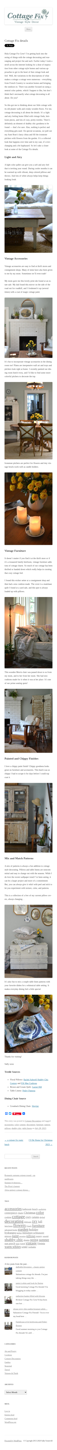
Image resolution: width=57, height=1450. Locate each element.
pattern (47, 1124)
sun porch (10, 1243)
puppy (39, 1236)
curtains (35, 1217)
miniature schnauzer (33, 1232)
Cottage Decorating (33, 1121)
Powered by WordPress (13, 1441)
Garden (7, 1362)
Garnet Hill (37, 1087)
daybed (42, 1217)
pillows (8, 1128)
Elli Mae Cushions (29, 1083)
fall (40, 1221)
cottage (23, 1124)
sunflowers (9, 1179)
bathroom (26, 1209)
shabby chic (16, 1128)
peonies (22, 1236)
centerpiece (11, 1212)
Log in (7, 1411)
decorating (31, 1124)
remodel (45, 1236)
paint (15, 1236)
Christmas (29, 1212)
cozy (28, 1217)
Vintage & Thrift (11, 1373)
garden (23, 1229)
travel (22, 1243)
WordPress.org (10, 1422)
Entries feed (9, 1415)
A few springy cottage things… (17, 1190)
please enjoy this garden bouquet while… (30, 1309)
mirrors (8, 1236)
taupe (18, 1244)
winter (24, 1246)
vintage (31, 1243)
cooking (8, 1217)
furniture (39, 1124)
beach (35, 1209)
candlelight (42, 1209)
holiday (33, 1229)
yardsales (32, 1247)
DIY (34, 1221)
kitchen (19, 1233)
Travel (7, 1369)
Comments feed (11, 1418)
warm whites (13, 1246)
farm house (9, 1226)
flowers (19, 1225)
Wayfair (35, 1106)
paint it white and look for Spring (29, 1283)
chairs (20, 1213)
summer (44, 1240)
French (28, 1226)
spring (34, 1240)
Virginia (41, 1243)
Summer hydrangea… (13, 1183)
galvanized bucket (11, 1230)
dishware (27, 1222)
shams (26, 1240)
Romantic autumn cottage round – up (20, 1175)
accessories (9, 1124)
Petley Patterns (28, 1091)
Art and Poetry (10, 1351)
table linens (27, 1128)
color (17, 1124)
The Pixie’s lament (12, 1186)
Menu (28, 29)
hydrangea (10, 1232)
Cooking (8, 1355)
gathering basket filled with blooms (30, 1296)
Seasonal (8, 1366)
